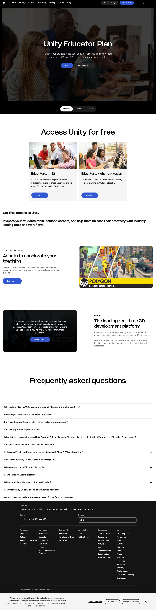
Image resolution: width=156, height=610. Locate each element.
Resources (31, 3)
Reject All (112, 602)
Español (72, 509)
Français (47, 509)
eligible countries (59, 179)
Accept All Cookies (131, 602)
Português (57, 509)
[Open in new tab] (35, 540)
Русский (82, 509)
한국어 (90, 509)
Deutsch (31, 509)
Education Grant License (55, 186)
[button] (109, 3)
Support (61, 3)
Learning (52, 3)
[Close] (145, 601)
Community (42, 3)
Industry (22, 3)
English (23, 509)
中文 (66, 509)
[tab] (66, 108)
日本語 (39, 509)
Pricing (69, 3)
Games (13, 3)
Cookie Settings (95, 602)
